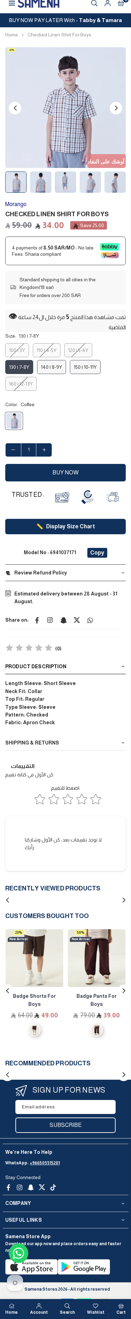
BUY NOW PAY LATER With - (65, 20)
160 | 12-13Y (21, 384)
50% (81, 932)
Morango (16, 204)
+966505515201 (45, 1163)
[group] (65, 107)
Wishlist (95, 1312)
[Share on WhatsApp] (90, 620)
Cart (121, 1312)
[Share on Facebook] (37, 620)
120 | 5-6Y (78, 350)
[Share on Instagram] (50, 620)
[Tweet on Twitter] (76, 620)
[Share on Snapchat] (63, 620)
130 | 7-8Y (19, 367)
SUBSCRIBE (66, 1125)
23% (18, 932)
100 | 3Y (17, 350)
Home (11, 34)
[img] (29, 649)
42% (11, 50)
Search (67, 1312)
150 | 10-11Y (85, 367)
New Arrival (18, 939)
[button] (116, 108)
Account (39, 1312)
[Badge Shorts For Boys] (35, 958)
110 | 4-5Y (47, 350)
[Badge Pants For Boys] (97, 958)
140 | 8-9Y (51, 367)
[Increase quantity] (44, 450)
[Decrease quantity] (13, 450)
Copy (97, 553)
